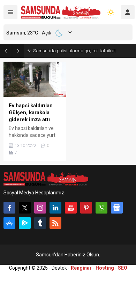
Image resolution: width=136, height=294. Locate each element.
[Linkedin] (55, 208)
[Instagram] (40, 208)
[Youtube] (71, 208)
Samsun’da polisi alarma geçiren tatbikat (74, 50)
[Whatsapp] (101, 208)
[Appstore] (9, 223)
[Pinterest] (86, 208)
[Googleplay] (25, 223)
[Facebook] (9, 208)
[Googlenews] (117, 208)
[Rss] (55, 223)
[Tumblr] (40, 223)
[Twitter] (25, 208)
